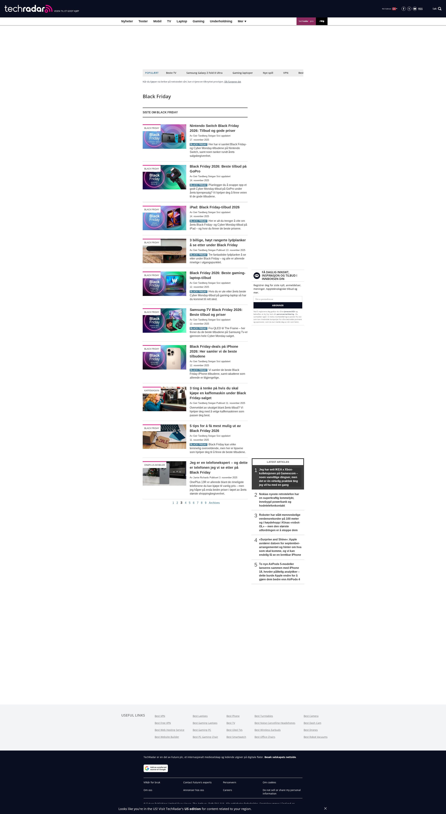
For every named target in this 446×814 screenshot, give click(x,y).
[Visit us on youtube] (415, 9)
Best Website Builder (167, 736)
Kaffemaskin (151, 390)
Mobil (157, 21)
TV (169, 21)
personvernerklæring (285, 314)
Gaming (198, 21)
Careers (227, 790)
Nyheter (127, 21)
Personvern (229, 782)
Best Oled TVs (234, 730)
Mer (241, 21)
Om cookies (269, 782)
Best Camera (311, 716)
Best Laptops (200, 716)
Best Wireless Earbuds (268, 730)
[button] (437, 8)
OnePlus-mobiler (154, 464)
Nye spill (268, 72)
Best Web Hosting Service (169, 730)
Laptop (182, 21)
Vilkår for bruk (152, 782)
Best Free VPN (163, 723)
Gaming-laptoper (243, 72)
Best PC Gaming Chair (205, 736)
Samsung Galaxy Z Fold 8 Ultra (204, 72)
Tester (143, 21)
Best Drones (311, 730)
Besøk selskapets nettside (280, 757)
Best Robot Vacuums (316, 736)
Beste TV (171, 72)
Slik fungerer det (232, 81)
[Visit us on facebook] (404, 9)
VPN (285, 72)
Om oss (148, 790)
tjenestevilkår (290, 311)
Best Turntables (264, 716)
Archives (214, 503)
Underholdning (221, 21)
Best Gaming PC (202, 730)
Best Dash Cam (312, 723)
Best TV (230, 723)
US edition (192, 809)
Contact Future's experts (197, 782)
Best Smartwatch (236, 736)
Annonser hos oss (193, 790)
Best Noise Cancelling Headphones (275, 723)
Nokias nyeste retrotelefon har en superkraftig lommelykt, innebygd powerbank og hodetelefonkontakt (279, 500)
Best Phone (233, 716)
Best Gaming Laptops (205, 723)
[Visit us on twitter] (409, 9)
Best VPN (160, 716)
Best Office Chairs (265, 736)
